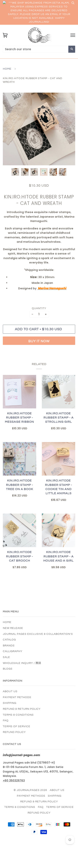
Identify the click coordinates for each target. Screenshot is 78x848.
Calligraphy (12, 651)
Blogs (7, 668)
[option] (39, 129)
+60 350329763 (14, 780)
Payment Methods (17, 697)
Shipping (9, 703)
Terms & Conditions (18, 715)
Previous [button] (9, 129)
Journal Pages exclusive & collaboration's (38, 634)
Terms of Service (16, 726)
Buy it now (39, 341)
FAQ (6, 720)
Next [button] (68, 129)
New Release (13, 628)
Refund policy (14, 732)
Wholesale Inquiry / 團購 (22, 663)
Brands (9, 645)
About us (10, 691)
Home (7, 69)
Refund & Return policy (22, 709)
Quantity (39, 308)
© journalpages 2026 (30, 790)
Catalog (9, 639)
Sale (6, 657)
